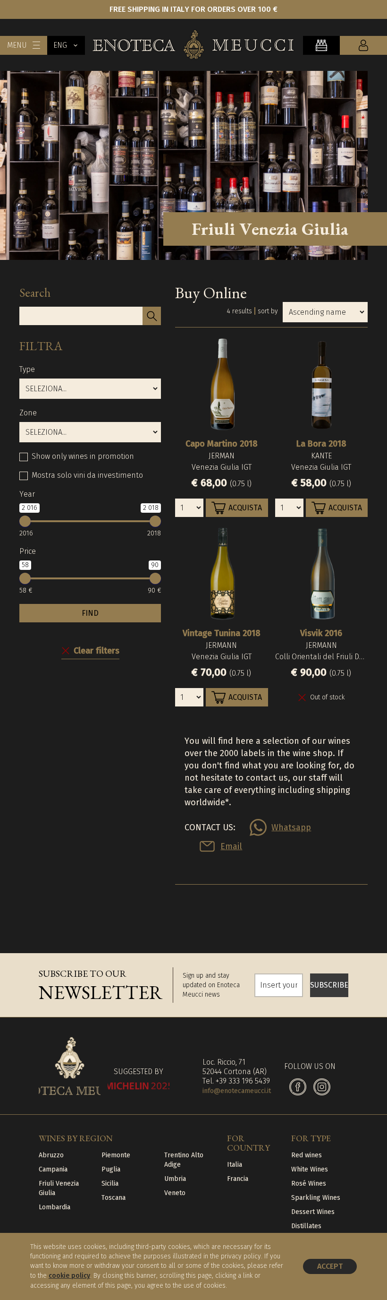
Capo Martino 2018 (221, 444)
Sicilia (109, 1183)
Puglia (110, 1169)
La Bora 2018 (321, 444)
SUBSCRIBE (329, 985)
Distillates (306, 1226)
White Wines (309, 1169)
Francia (237, 1179)
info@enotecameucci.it (236, 1091)
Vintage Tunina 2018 (222, 633)
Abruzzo (51, 1155)
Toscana (113, 1198)
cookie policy (69, 1276)
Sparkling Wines (315, 1198)
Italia (234, 1165)
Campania (53, 1169)
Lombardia (54, 1207)
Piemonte (115, 1155)
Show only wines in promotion (83, 456)
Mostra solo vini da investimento (87, 475)
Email (231, 846)
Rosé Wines (308, 1183)
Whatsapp (291, 827)
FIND (90, 613)
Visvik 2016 (321, 633)
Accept (330, 1266)
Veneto (174, 1193)
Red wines (306, 1155)
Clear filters (96, 650)
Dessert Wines (313, 1212)
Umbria (175, 1179)
